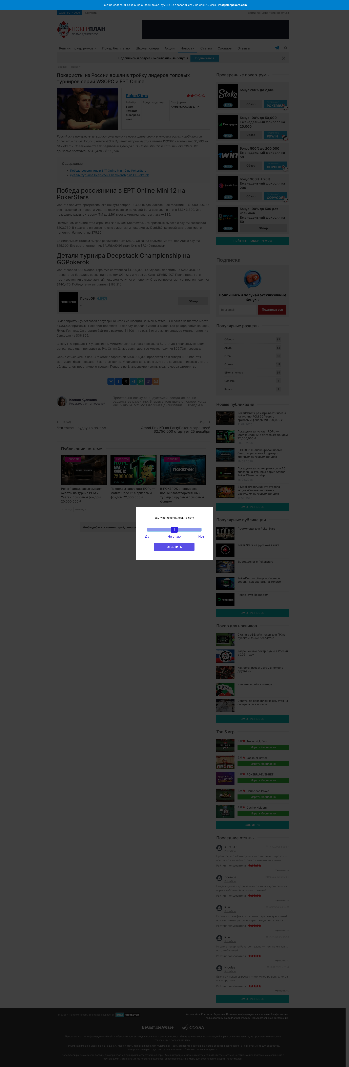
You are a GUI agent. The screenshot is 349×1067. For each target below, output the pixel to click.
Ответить (174, 547)
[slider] (174, 530)
